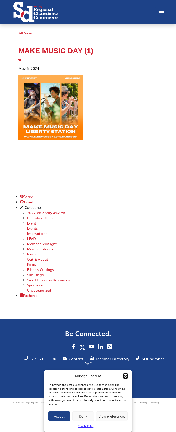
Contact (76, 359)
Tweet (26, 201)
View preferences (112, 416)
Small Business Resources (48, 279)
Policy (31, 264)
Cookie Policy (86, 426)
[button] (125, 376)
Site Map (155, 402)
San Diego (35, 274)
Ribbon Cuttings (40, 269)
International (38, 233)
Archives (30, 295)
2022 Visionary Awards (46, 212)
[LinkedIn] (100, 347)
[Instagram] (109, 347)
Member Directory (113, 359)
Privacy (144, 402)
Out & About (37, 259)
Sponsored (36, 285)
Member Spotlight (42, 243)
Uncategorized (39, 290)
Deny (83, 416)
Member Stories (40, 248)
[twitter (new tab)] (83, 347)
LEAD (31, 238)
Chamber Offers (40, 217)
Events (32, 228)
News (31, 254)
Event (31, 223)
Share (26, 196)
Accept (59, 416)
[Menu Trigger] (161, 12)
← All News (23, 33)
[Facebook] (73, 347)
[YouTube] (91, 347)
